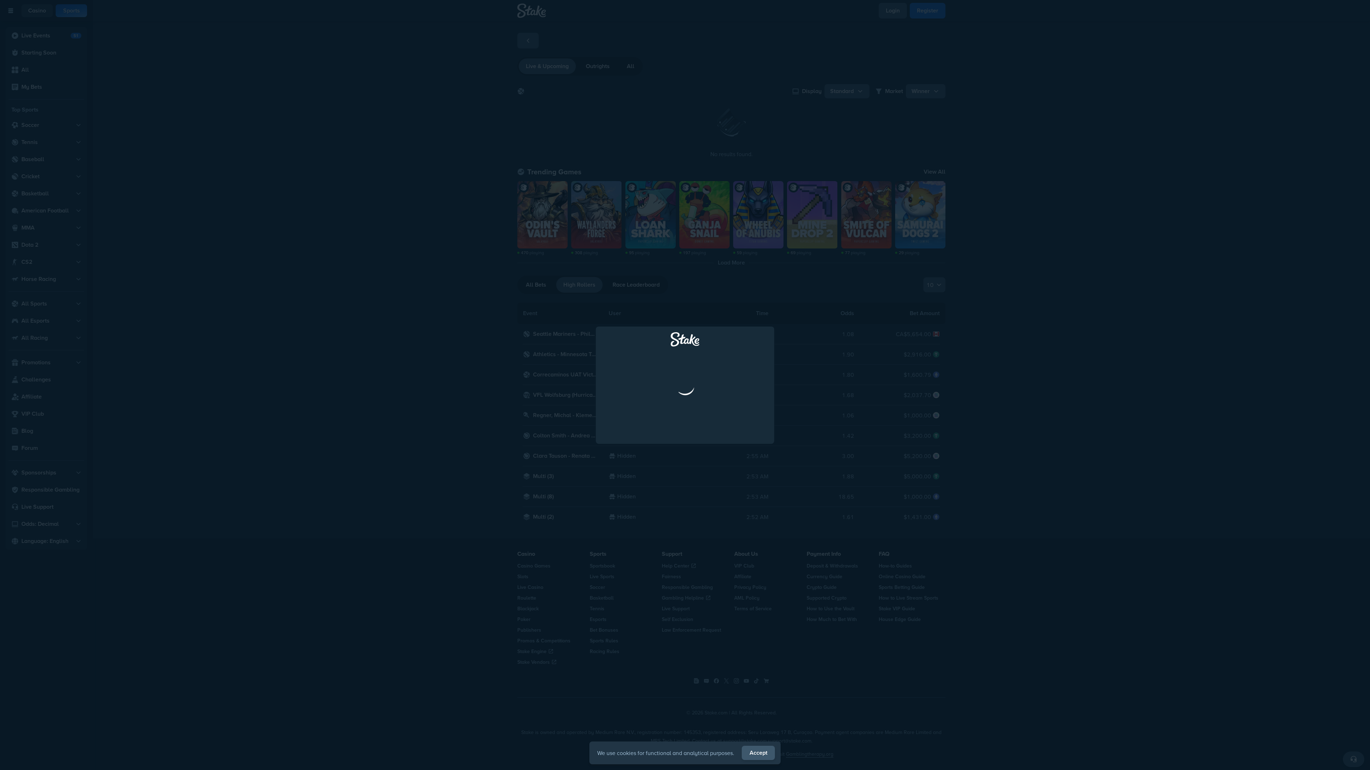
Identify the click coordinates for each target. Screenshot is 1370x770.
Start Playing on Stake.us (685, 446)
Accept (758, 753)
